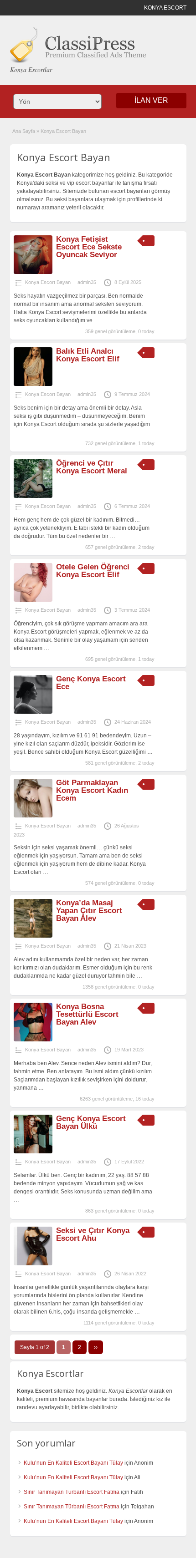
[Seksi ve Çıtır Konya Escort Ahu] (33, 1263)
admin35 (86, 282)
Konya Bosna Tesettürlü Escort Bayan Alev (87, 1014)
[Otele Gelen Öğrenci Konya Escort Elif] (33, 600)
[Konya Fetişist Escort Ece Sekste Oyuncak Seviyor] (33, 272)
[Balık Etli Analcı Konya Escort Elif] (33, 384)
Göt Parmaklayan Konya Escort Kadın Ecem (92, 790)
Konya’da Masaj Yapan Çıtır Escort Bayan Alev (89, 910)
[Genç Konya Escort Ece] (33, 712)
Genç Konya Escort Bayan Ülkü (91, 1122)
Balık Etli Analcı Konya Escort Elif (87, 355)
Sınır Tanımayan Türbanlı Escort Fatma (71, 1492)
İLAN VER (151, 100)
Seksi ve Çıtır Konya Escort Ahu (92, 1234)
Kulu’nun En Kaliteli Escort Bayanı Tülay (73, 1463)
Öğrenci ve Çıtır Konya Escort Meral (91, 467)
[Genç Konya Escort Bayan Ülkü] (33, 1151)
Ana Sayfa (23, 131)
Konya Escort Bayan (48, 282)
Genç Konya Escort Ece (91, 683)
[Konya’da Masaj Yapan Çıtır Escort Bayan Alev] (33, 936)
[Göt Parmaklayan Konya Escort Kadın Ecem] (33, 815)
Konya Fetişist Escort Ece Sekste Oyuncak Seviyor (89, 247)
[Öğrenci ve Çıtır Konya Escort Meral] (33, 496)
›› (96, 1347)
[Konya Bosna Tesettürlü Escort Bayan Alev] (33, 1039)
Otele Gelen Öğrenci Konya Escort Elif (92, 571)
